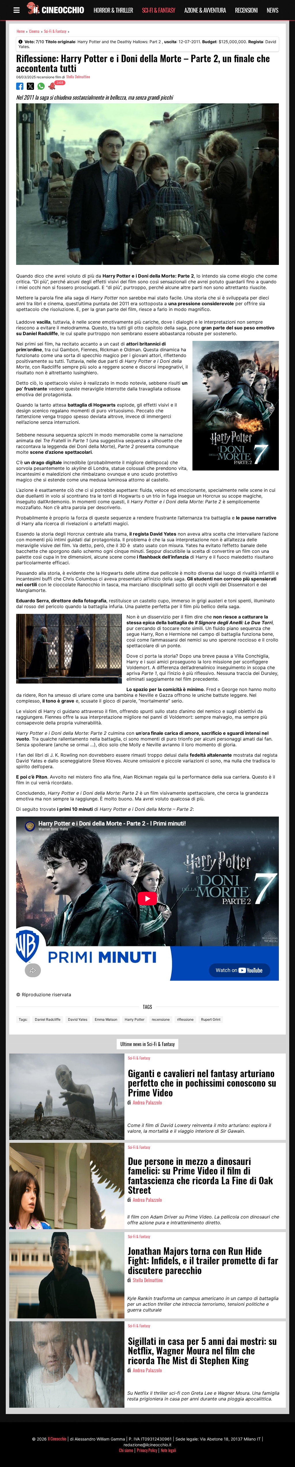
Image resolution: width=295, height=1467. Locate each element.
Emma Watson (106, 1019)
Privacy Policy (147, 1450)
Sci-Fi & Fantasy (158, 10)
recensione (161, 1019)
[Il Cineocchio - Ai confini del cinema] (55, 10)
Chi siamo (126, 1450)
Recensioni (246, 10)
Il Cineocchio (57, 1439)
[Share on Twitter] (30, 88)
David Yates (77, 1019)
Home (20, 31)
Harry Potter (134, 1019)
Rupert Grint (210, 1019)
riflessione (185, 1019)
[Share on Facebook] (19, 88)
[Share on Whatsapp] (41, 88)
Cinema (34, 31)
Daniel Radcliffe (47, 1019)
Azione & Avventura (205, 10)
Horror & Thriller (113, 10)
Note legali (168, 1450)
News (272, 10)
